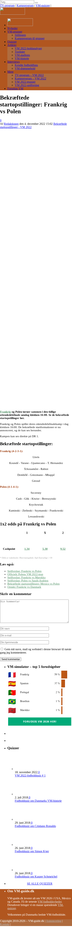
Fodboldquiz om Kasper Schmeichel (36, 876)
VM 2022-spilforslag (27, 85)
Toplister (20, 51)
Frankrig (5, 411)
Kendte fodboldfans (26, 65)
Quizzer (12, 41)
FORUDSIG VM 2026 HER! (39, 721)
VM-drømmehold (25, 68)
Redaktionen (11, 123)
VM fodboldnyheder (49, 901)
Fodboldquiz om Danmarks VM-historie (38, 800)
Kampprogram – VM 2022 (30, 78)
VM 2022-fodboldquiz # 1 (30, 775)
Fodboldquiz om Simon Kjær (32, 851)
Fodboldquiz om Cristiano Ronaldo (35, 826)
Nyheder (12, 28)
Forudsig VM (15, 88)
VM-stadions (22, 55)
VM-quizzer (43, 5)
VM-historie (22, 58)
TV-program (7, 5)
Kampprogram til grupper (29, 38)
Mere (10, 71)
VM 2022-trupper (25, 81)
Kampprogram (25, 5)
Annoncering (53, 920)
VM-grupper (14, 31)
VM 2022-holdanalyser (28, 48)
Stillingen (20, 35)
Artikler (11, 45)
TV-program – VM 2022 (29, 75)
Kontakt (4, 924)
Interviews (13, 61)
